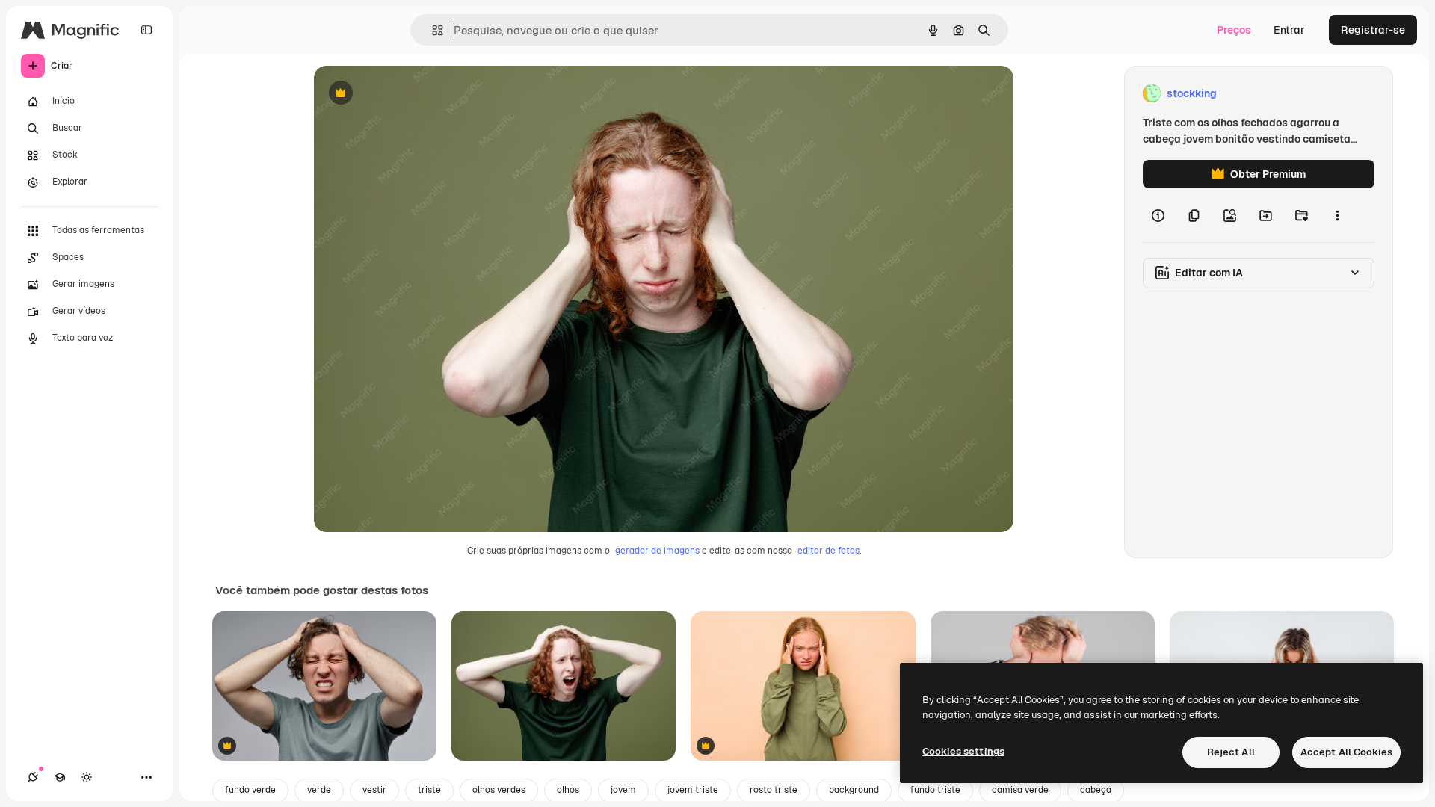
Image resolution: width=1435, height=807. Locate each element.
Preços (1234, 30)
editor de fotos (828, 551)
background (854, 790)
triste (429, 790)
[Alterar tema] (87, 777)
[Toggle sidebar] (146, 30)
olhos (568, 790)
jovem (623, 790)
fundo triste (935, 790)
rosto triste (773, 790)
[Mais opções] (1337, 215)
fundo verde (250, 790)
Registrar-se (1373, 30)
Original (409, 94)
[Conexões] (33, 777)
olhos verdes (498, 790)
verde (319, 790)
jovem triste (692, 790)
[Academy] (60, 777)
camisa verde (1020, 790)
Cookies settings (963, 751)
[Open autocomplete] (431, 30)
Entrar (1289, 30)
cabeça (1095, 790)
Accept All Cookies (1346, 752)
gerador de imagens (657, 551)
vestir (374, 790)
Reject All (1231, 752)
